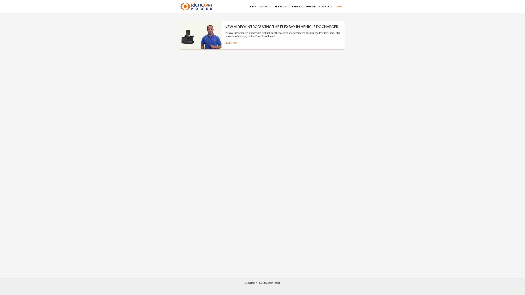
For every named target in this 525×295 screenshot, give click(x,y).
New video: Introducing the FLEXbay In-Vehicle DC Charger (281, 26)
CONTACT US (325, 6)
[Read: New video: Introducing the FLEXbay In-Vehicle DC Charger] (200, 35)
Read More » (231, 43)
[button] (287, 6)
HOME (253, 6)
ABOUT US (265, 6)
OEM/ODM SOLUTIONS (303, 6)
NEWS (339, 6)
